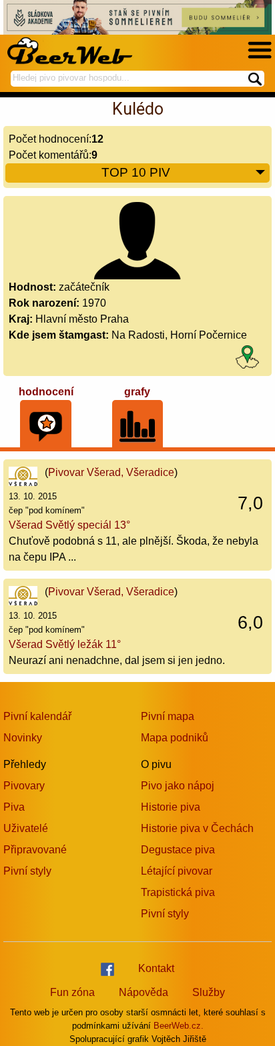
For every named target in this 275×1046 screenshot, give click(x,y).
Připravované (35, 849)
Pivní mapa (167, 716)
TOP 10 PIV (135, 172)
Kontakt (156, 968)
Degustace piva (178, 849)
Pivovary (24, 785)
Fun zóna (72, 992)
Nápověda (143, 992)
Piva (14, 807)
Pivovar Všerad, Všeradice (111, 472)
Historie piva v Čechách (197, 828)
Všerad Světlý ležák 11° (65, 644)
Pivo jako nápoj (177, 785)
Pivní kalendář (37, 716)
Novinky (22, 737)
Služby (208, 992)
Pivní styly (27, 871)
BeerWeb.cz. (179, 1026)
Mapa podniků (174, 737)
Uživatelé (25, 828)
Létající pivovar (176, 871)
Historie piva (170, 807)
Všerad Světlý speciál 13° (69, 525)
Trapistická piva (178, 892)
